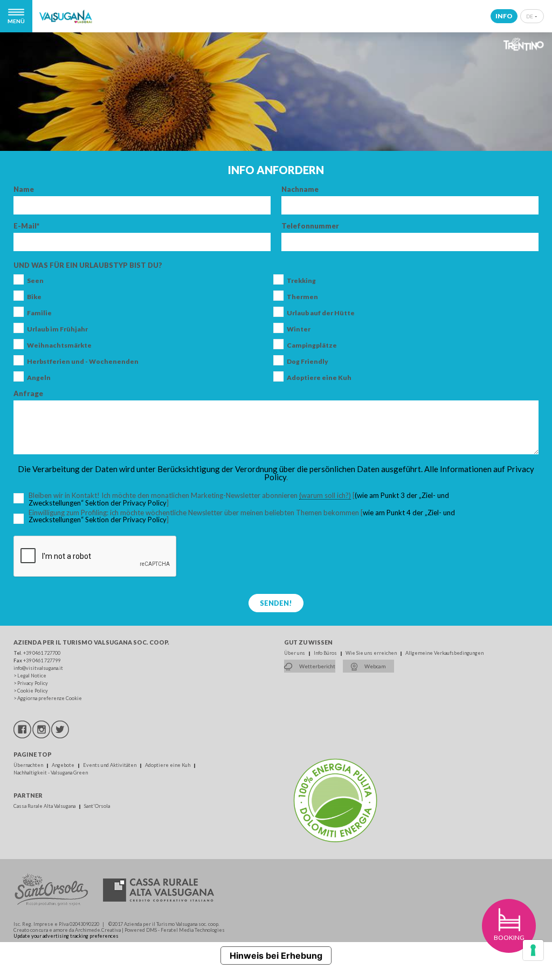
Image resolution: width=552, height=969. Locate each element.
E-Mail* (26, 226)
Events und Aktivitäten (110, 765)
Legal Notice (31, 676)
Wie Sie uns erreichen (372, 653)
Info (504, 16)
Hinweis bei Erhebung (276, 955)
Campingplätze (312, 345)
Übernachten (28, 765)
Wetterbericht (316, 666)
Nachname (300, 189)
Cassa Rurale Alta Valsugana (45, 806)
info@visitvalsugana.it (38, 668)
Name (23, 189)
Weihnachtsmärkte (59, 345)
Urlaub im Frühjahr (57, 329)
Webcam (374, 666)
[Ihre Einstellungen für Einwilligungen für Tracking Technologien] (533, 950)
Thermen (302, 297)
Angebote (63, 765)
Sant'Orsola (97, 806)
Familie (39, 313)
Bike (34, 297)
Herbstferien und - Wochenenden (83, 361)
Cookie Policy (32, 691)
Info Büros (326, 653)
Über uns (295, 653)
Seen (35, 281)
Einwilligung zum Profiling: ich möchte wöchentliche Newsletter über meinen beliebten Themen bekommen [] (242, 516)
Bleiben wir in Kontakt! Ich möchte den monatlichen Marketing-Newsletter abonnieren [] (247, 499)
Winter (298, 329)
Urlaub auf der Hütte (321, 313)
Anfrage (28, 393)
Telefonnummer (310, 226)
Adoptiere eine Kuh (319, 378)
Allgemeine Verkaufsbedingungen (444, 653)
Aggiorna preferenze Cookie (49, 698)
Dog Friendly (307, 361)
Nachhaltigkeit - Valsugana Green (50, 773)
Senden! (276, 603)
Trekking (301, 281)
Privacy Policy (32, 683)
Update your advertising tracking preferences (66, 936)
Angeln (39, 378)
